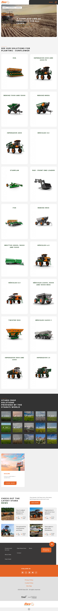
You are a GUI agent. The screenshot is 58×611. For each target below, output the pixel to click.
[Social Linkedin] (29, 572)
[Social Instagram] (25, 572)
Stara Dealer (8, 559)
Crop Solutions (11, 7)
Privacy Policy (29, 580)
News (30, 548)
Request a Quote (46, 550)
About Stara (8, 554)
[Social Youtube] (32, 572)
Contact (19, 553)
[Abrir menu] (56, 2)
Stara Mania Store (21, 548)
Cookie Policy (29, 583)
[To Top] (52, 544)
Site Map (29, 586)
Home (4, 7)
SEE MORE (35, 502)
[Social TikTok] (36, 572)
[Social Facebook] (22, 572)
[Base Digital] (29, 609)
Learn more (10, 483)
